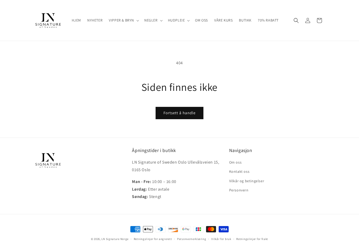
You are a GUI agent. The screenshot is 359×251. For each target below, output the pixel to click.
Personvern (239, 190)
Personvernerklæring (191, 238)
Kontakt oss (239, 171)
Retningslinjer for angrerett (153, 238)
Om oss (235, 162)
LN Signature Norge (115, 239)
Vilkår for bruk (221, 238)
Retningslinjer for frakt (252, 238)
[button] (123, 20)
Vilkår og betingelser (246, 181)
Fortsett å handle (179, 112)
